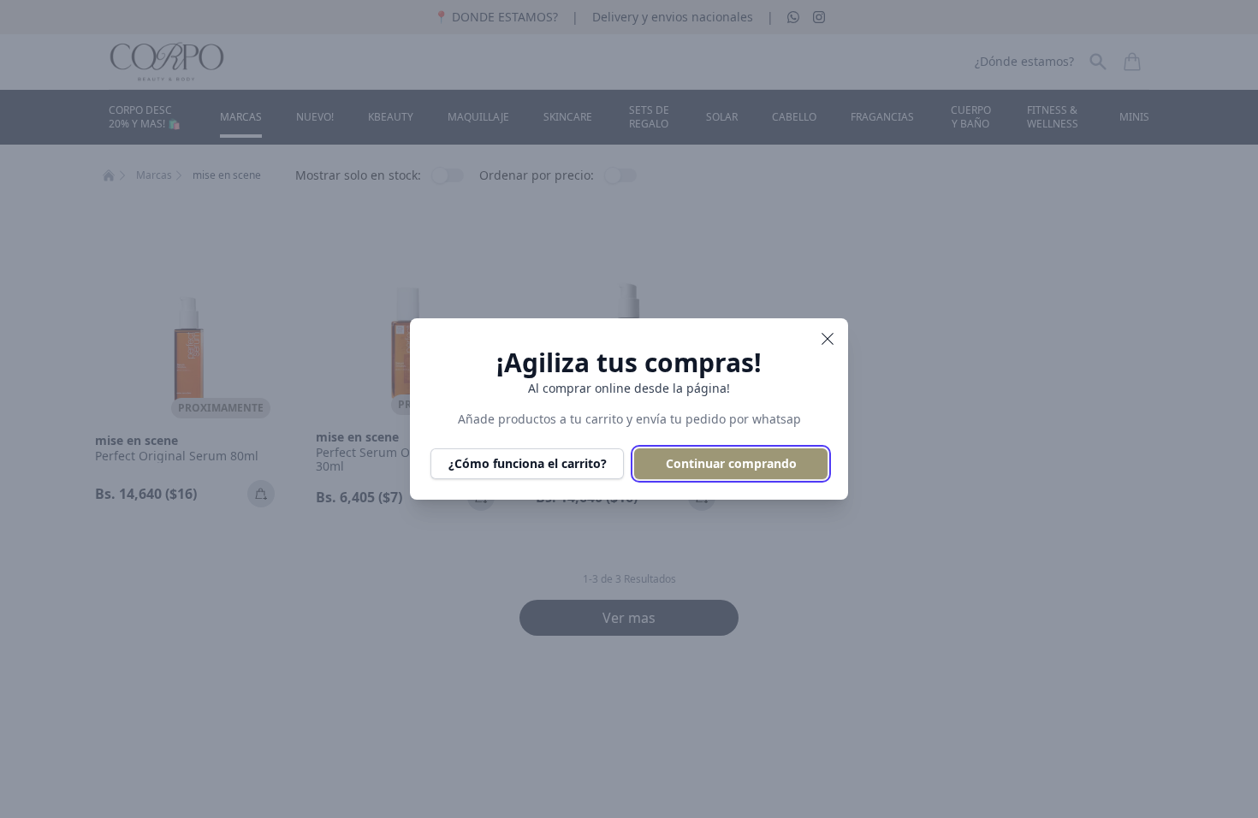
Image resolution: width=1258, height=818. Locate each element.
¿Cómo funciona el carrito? (527, 463)
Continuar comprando (731, 463)
